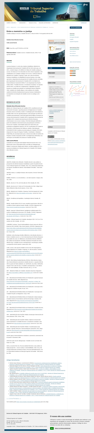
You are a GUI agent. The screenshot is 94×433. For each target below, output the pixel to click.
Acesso (85, 4)
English (71, 39)
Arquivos (13, 27)
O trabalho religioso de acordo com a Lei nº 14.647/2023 (33, 373)
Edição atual (33, 22)
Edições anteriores (44, 22)
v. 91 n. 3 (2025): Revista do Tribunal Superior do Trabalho (32, 27)
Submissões (22, 22)
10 (16, 398)
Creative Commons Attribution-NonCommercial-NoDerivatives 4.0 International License (56, 142)
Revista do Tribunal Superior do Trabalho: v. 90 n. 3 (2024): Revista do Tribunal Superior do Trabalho (35, 395)
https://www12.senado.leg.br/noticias (16, 207)
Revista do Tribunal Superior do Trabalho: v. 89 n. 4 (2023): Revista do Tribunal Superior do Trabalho (35, 364)
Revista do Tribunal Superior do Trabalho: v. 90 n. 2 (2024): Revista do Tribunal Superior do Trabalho (37, 379)
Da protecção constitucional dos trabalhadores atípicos (48, 363)
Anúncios (55, 22)
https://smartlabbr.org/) (27, 272)
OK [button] (52, 428)
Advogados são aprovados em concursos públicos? (34, 391)
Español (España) (74, 41)
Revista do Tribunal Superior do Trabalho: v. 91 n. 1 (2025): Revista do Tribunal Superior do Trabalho (35, 367)
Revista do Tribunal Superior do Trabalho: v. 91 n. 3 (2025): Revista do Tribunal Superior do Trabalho (39, 389)
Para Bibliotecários (74, 55)
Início (8, 27)
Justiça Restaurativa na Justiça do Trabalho (51, 366)
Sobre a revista (11, 22)
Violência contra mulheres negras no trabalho (37, 379)
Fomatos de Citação (55, 99)
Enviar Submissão (76, 27)
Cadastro (79, 4)
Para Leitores (73, 51)
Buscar (84, 22)
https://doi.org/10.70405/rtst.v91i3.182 (18, 48)
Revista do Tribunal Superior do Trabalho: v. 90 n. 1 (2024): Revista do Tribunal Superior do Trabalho (35, 384)
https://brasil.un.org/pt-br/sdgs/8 (22, 323)
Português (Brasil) (74, 37)
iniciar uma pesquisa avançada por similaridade (28, 401)
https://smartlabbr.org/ (14, 272)
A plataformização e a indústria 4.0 (55, 394)
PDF (51, 68)
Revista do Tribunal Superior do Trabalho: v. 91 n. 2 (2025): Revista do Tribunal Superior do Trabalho (37, 374)
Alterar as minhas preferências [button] (62, 428)
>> (20, 398)
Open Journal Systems (75, 62)
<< (7, 398)
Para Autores (73, 53)
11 (18, 398)
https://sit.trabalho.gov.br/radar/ (24, 193)
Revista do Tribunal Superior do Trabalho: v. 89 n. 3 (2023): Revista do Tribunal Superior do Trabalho (40, 377)
